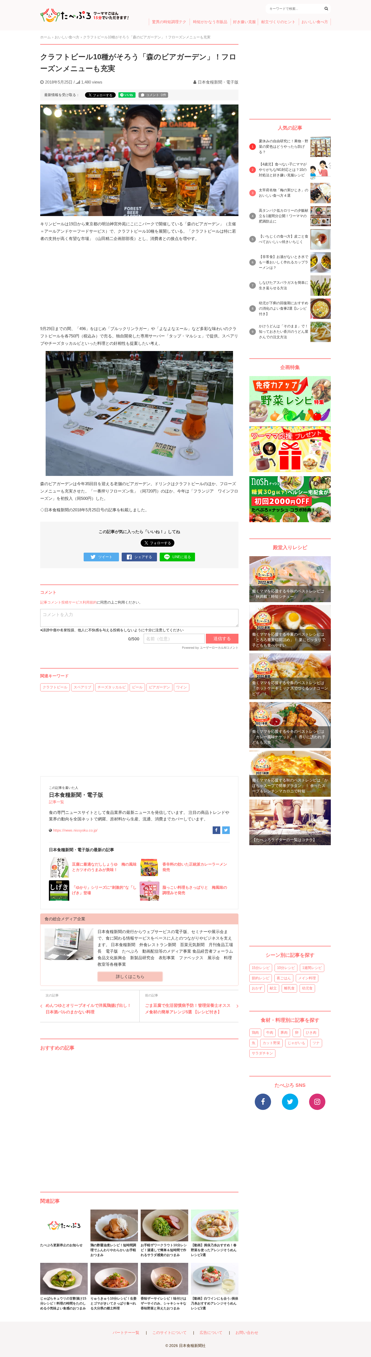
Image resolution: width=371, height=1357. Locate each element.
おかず (257, 988)
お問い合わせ (246, 1333)
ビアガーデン (159, 687)
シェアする (143, 557)
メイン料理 (307, 978)
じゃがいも (296, 1043)
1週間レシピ (312, 968)
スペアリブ (82, 687)
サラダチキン (262, 1053)
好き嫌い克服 (244, 22)
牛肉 (269, 1032)
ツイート (105, 557)
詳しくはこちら (130, 976)
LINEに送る (181, 557)
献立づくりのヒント (278, 22)
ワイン (181, 687)
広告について (211, 1333)
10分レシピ (286, 968)
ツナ (316, 1043)
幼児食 (307, 988)
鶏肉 (255, 1032)
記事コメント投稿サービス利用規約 (68, 602)
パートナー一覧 (126, 1333)
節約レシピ (260, 978)
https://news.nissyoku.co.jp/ (75, 830)
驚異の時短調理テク (169, 22)
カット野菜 (271, 1043)
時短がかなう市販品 (210, 22)
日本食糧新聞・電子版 (218, 82)
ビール (137, 687)
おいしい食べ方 (314, 22)
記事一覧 (56, 802)
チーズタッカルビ (112, 687)
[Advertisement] (139, 1116)
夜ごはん (284, 978)
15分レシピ (261, 968)
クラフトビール (55, 687)
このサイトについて (169, 1333)
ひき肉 (311, 1032)
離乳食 (289, 988)
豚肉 (284, 1032)
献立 (273, 988)
